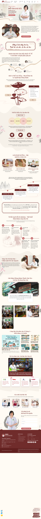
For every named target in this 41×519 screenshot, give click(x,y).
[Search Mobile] (38, 2)
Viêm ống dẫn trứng (33, 96)
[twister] (30, 442)
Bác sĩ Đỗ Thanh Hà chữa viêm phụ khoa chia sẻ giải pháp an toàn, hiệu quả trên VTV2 (25, 383)
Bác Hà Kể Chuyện (15, 2)
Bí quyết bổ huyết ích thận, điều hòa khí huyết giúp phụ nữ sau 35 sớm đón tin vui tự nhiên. (25, 342)
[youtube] (34, 442)
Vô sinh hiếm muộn (36, 516)
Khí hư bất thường (33, 88)
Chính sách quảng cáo (21, 439)
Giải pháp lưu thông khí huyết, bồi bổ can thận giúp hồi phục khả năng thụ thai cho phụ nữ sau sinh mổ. (34, 351)
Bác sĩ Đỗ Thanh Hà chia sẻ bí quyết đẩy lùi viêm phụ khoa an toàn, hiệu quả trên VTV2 (34, 383)
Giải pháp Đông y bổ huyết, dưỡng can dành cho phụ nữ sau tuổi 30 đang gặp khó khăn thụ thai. (25, 351)
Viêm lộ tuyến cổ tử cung (34, 91)
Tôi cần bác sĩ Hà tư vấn (26, 428)
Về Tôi (19, 435)
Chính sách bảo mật (21, 438)
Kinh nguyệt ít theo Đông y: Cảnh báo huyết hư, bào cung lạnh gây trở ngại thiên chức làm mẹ (10, 348)
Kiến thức (29, 2)
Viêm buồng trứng (33, 94)
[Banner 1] (20, 13)
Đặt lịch (32, 2)
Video (27, 2)
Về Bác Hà (12, 2)
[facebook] (32, 442)
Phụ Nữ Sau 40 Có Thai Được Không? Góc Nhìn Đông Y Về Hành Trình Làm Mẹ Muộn (34, 342)
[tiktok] (28, 442)
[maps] (36, 442)
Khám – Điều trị (21, 2)
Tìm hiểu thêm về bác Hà (26, 36)
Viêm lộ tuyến (37, 513)
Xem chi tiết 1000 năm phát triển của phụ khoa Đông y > (20, 210)
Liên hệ (34, 2)
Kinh (8, 86)
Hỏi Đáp (24, 2)
